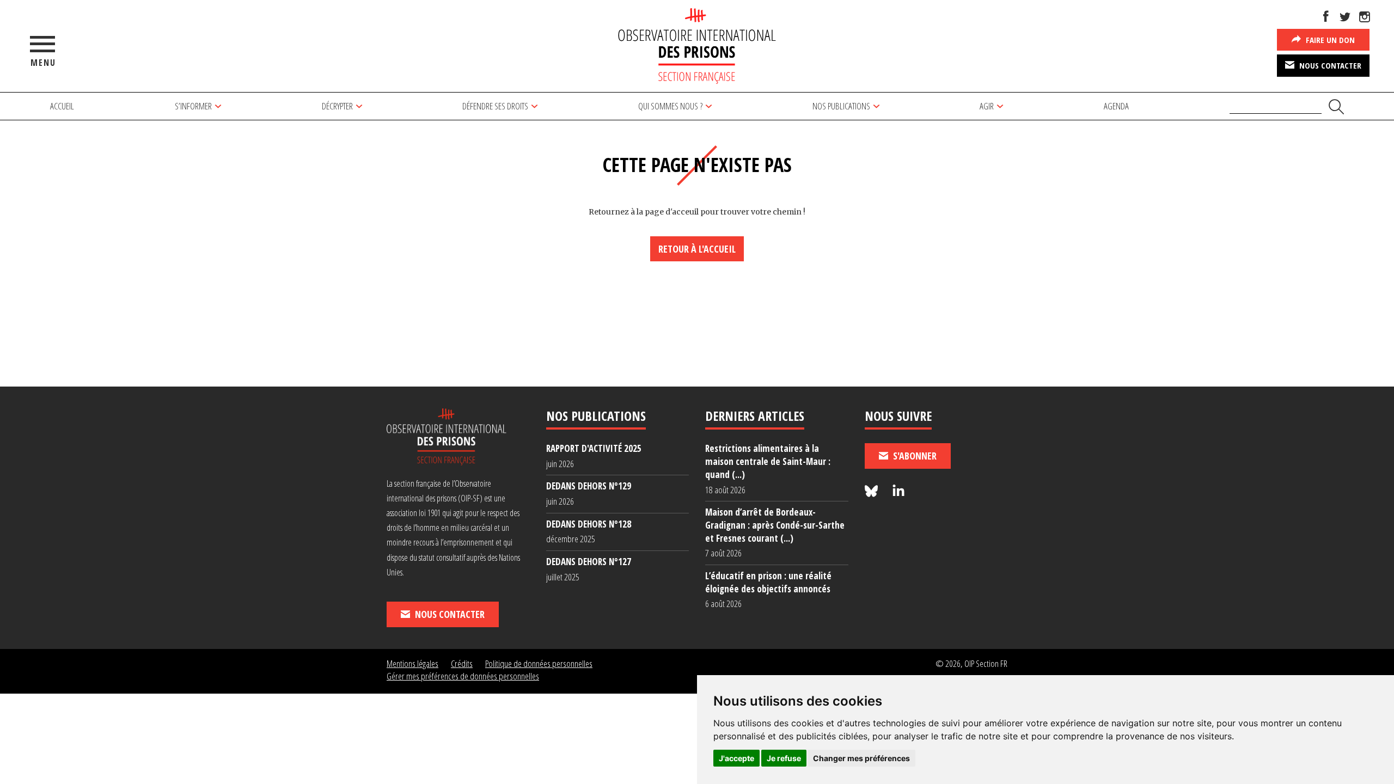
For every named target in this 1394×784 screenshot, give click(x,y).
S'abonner (914, 455)
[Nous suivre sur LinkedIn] (898, 491)
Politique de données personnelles (538, 663)
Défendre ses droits (495, 106)
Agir (987, 106)
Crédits (462, 663)
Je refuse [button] (784, 758)
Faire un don (1329, 39)
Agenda (1116, 106)
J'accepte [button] (736, 758)
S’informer (193, 106)
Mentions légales (412, 663)
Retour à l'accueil (697, 248)
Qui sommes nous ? (670, 106)
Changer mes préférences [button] (861, 758)
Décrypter (337, 106)
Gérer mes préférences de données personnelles (463, 676)
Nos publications (841, 106)
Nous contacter (1329, 65)
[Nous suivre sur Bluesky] (873, 491)
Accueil (62, 106)
